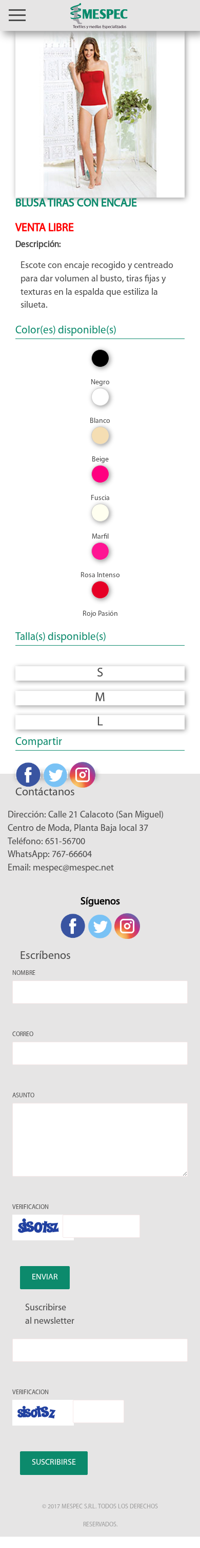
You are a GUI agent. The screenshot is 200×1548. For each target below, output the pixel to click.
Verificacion (30, 1207)
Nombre (23, 973)
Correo (22, 1034)
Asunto (23, 1096)
